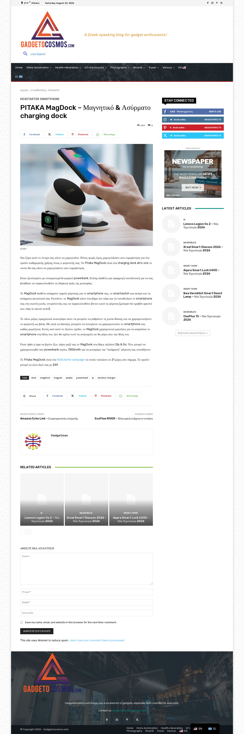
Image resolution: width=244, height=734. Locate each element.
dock (33, 377)
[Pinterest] (217, 3)
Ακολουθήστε (212, 119)
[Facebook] (207, 3)
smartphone (49, 99)
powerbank (82, 377)
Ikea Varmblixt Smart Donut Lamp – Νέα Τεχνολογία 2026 (202, 295)
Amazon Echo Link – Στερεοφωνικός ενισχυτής (49, 418)
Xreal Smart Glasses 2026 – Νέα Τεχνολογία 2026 (86, 519)
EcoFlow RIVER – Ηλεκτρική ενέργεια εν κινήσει (124, 418)
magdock (45, 377)
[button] (32, 54)
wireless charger (107, 377)
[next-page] (28, 532)
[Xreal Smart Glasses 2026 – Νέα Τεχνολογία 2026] (86, 499)
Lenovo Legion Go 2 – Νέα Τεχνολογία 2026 (42, 519)
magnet (58, 377)
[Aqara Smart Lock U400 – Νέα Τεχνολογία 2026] (131, 499)
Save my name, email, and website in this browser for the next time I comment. (71, 622)
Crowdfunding (38, 90)
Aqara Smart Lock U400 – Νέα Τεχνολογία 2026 (131, 519)
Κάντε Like (215, 111)
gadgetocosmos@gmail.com (129, 710)
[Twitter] (221, 3)
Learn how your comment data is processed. (97, 640)
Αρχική (24, 90)
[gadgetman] (35, 442)
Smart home (131, 513)
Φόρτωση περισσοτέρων (191, 333)
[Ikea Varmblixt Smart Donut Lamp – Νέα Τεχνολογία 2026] (171, 293)
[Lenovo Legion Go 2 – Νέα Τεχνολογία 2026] (42, 499)
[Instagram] (212, 3)
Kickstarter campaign (71, 359)
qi (93, 377)
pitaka (69, 377)
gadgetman (59, 435)
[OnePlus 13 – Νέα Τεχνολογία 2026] (171, 316)
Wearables (85, 513)
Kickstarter (54, 90)
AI (41, 513)
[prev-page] (22, 532)
